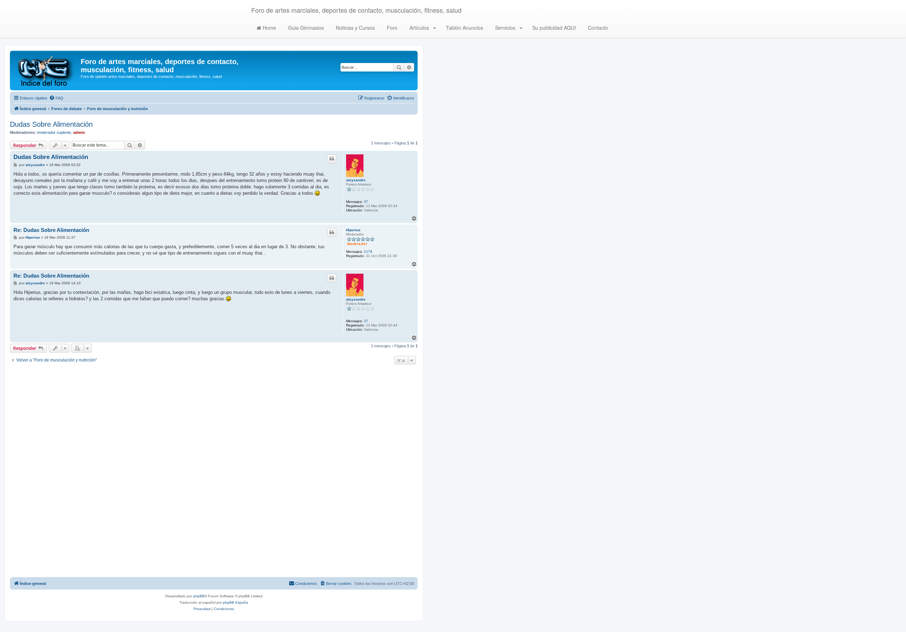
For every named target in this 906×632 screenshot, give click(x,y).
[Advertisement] (214, 472)
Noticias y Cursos (354, 27)
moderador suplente (54, 132)
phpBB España (235, 602)
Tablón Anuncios (464, 27)
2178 (368, 252)
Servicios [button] (505, 27)
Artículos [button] (419, 27)
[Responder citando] (331, 158)
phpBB (199, 596)
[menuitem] (56, 98)
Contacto (597, 27)
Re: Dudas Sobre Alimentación (51, 230)
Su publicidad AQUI (553, 27)
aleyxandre (356, 180)
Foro (391, 27)
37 (366, 202)
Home (268, 27)
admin (79, 132)
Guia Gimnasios (305, 27)
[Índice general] (46, 70)
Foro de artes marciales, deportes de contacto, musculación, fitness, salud (356, 10)
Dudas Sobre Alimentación (51, 124)
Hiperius (353, 230)
